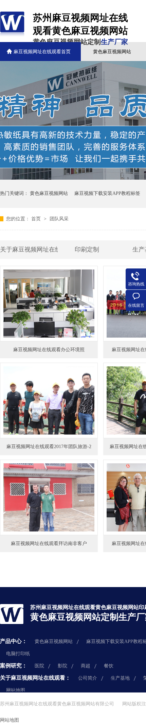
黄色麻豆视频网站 (112, 51)
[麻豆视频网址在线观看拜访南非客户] (48, 497)
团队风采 (59, 218)
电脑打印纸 (18, 653)
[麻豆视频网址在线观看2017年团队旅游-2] (48, 400)
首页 (36, 218)
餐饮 (108, 665)
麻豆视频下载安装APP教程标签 (107, 193)
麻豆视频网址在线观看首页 (42, 51)
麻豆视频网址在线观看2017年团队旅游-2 (48, 446)
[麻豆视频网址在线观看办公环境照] (48, 303)
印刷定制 (87, 249)
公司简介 (87, 678)
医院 (39, 665)
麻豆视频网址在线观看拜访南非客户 (49, 543)
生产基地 (120, 678)
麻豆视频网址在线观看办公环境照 (49, 349)
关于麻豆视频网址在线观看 (29, 249)
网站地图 (15, 690)
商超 (85, 665)
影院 (62, 665)
